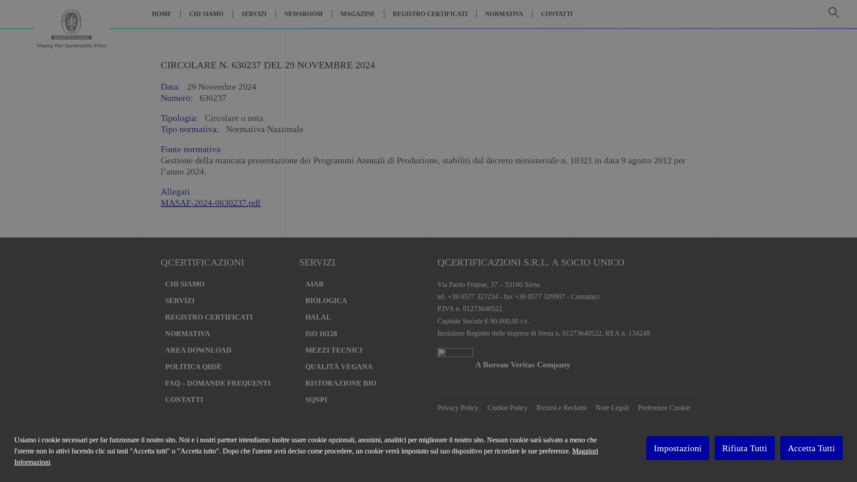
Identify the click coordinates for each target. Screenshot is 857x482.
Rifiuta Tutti (744, 448)
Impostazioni (678, 448)
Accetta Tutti (811, 448)
